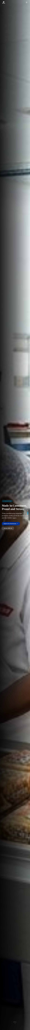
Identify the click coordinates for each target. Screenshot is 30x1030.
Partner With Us (8, 528)
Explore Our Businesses (10, 523)
